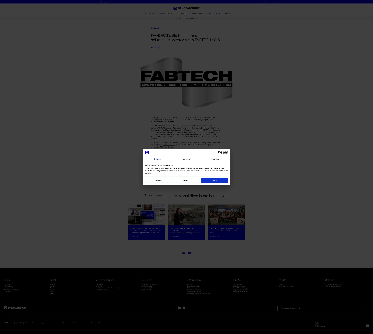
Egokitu (185, 180)
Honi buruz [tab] (216, 159)
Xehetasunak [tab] (186, 159)
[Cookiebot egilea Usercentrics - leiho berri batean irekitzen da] (219, 152)
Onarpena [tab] (157, 159)
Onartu (214, 180)
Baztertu (159, 180)
